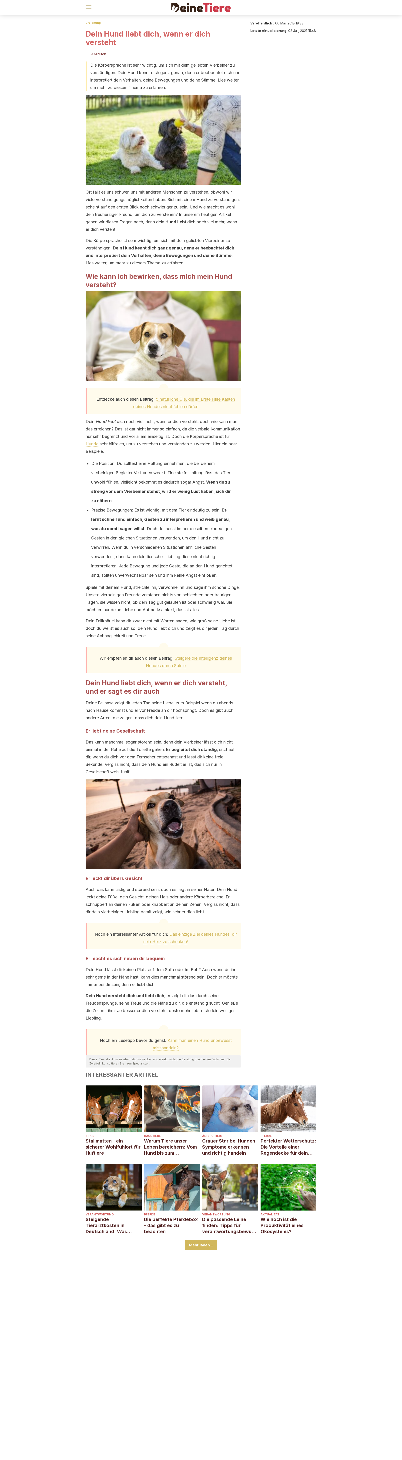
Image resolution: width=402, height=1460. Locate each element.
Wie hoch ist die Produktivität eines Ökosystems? (282, 1225)
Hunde (92, 443)
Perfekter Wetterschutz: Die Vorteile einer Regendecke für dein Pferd (288, 1147)
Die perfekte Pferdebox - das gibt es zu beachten (171, 1225)
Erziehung (93, 22)
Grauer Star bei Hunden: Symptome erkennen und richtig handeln (229, 1147)
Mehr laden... (201, 1245)
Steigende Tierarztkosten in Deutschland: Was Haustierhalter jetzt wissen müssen (107, 1226)
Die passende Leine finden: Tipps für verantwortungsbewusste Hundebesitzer (229, 1226)
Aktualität (270, 1214)
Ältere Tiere (212, 1136)
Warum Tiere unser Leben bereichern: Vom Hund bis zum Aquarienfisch (170, 1147)
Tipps (90, 1136)
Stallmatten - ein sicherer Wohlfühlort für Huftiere (113, 1147)
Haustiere (152, 1136)
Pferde (266, 1136)
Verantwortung (100, 1214)
